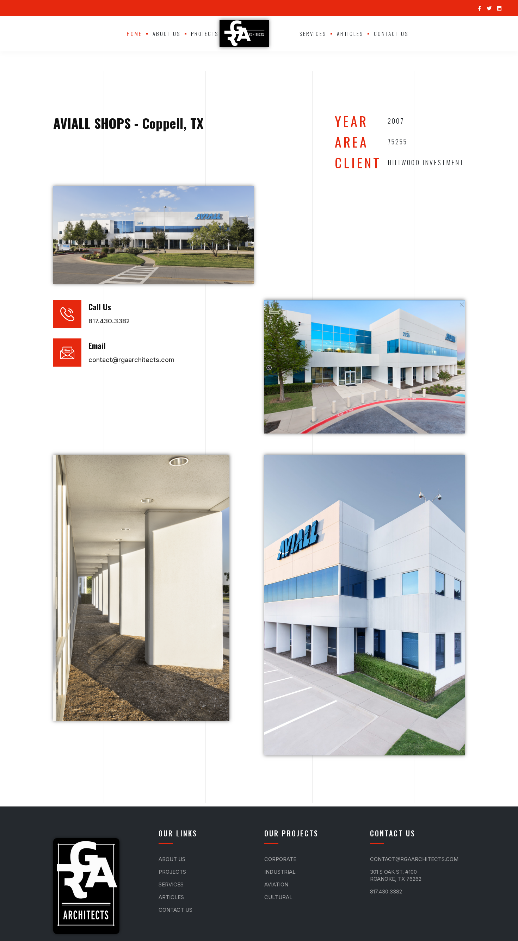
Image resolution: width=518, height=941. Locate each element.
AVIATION (276, 884)
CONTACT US (391, 33)
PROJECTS (204, 33)
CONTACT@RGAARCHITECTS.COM (414, 859)
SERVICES (313, 33)
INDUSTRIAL (280, 871)
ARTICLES (350, 33)
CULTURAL (278, 897)
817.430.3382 (386, 891)
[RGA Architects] (244, 33)
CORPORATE (280, 859)
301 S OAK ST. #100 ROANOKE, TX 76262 (395, 875)
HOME (134, 33)
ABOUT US (166, 33)
